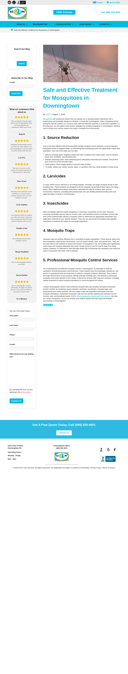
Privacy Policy (96, 364)
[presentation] (24, 234)
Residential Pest (40, 24)
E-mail (12, 82)
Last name (14, 161)
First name (14, 151)
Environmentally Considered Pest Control (93, 296)
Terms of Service (108, 364)
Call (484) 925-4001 (110, 12)
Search (22, 63)
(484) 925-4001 (85, 320)
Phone (12, 170)
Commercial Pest (63, 24)
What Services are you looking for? (22, 190)
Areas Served (85, 24)
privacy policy (26, 228)
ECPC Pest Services (26, 364)
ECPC (48, 114)
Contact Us (104, 24)
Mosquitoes (47, 119)
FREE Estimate (64, 12)
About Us (21, 24)
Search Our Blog (22, 49)
